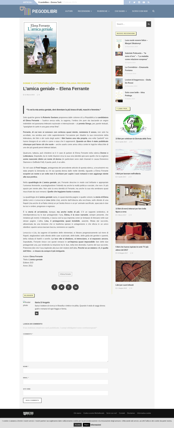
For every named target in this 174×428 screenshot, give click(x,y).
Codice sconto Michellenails (93, 413)
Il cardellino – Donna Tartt (49, 2)
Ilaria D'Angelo (42, 302)
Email (26, 377)
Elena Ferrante (66, 274)
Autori (69, 11)
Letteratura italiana (63, 83)
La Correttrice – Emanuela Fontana (136, 68)
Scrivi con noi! (140, 11)
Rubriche (102, 11)
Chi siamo (120, 11)
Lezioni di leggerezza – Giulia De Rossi (138, 81)
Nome (26, 366)
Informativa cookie (144, 413)
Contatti (122, 413)
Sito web (26, 389)
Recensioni (84, 11)
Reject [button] (86, 425)
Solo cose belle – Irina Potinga (135, 94)
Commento (28, 334)
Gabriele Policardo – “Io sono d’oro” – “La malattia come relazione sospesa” (136, 56)
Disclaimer (131, 413)
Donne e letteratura (36, 83)
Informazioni (96, 425)
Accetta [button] (77, 425)
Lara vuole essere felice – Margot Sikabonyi (136, 41)
